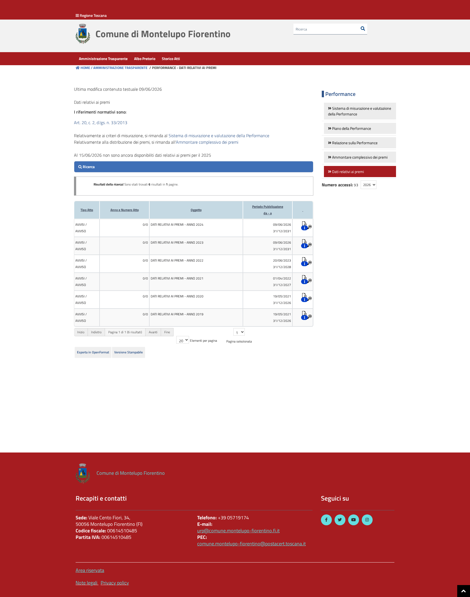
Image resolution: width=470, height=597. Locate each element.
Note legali (86, 582)
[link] (360, 111)
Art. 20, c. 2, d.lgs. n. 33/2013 (100, 122)
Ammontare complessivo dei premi (207, 142)
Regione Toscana (93, 15)
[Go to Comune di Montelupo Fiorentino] (83, 34)
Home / (86, 67)
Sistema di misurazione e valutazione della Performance (219, 135)
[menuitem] (103, 58)
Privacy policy (115, 582)
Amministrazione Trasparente (119, 67)
